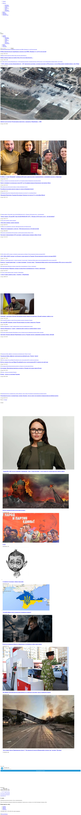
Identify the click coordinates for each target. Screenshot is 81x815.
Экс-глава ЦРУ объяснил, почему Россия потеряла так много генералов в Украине (20, 322)
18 (6, 793)
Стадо (4, 544)
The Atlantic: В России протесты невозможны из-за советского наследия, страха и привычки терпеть (27, 692)
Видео (4, 11)
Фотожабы (5, 13)
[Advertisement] (40, 24)
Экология (6, 42)
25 (6, 794)
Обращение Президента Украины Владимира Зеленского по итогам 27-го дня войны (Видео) (22, 195)
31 (5, 795)
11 (6, 792)
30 (3, 795)
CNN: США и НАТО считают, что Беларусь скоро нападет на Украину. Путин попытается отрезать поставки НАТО (28, 256)
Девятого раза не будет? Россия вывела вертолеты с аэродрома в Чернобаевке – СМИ (20, 121)
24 (5, 794)
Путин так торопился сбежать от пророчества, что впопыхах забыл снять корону (22, 644)
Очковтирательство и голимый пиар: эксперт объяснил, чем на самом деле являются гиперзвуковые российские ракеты (29, 395)
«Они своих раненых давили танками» (9, 222)
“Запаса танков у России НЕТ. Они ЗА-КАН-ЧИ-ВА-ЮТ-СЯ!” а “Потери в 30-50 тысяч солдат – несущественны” (27, 216)
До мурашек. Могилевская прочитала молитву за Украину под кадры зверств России (20, 368)
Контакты (4, 809)
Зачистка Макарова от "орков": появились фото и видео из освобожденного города (20, 328)
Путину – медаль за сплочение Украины (10, 374)
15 (2, 793)
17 (5, 793)
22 (2, 794)
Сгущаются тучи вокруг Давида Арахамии (13, 581)
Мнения (4, 12)
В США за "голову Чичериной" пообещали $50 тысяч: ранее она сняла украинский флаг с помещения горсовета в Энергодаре (30, 176)
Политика (7, 5)
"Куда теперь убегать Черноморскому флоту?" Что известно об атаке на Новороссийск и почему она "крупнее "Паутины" (32, 750)
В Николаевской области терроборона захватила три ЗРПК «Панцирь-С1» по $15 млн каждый (23, 51)
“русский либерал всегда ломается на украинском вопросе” (17, 612)
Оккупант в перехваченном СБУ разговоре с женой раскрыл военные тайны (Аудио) (20, 234)
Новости (4, 3)
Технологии (7, 43)
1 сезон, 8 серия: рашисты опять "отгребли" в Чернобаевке (14, 274)
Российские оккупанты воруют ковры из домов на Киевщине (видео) (17, 189)
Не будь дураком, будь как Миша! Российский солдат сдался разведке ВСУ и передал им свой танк (24, 362)
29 (2, 795)
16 (3, 793)
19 (7, 793)
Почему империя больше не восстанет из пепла (14, 510)
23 (3, 794)
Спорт (6, 39)
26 (7, 794)
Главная (4, 1)
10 (5, 792)
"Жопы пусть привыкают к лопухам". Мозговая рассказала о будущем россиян (19, 228)
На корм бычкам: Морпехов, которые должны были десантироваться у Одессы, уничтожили (22, 268)
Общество (7, 40)
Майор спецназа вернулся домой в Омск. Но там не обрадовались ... (16, 57)
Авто (6, 41)
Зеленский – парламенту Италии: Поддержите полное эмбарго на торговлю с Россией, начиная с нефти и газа (26, 316)
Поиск (12, 48)
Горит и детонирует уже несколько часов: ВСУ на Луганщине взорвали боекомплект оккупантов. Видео (25, 182)
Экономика (7, 6)
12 (7, 792)
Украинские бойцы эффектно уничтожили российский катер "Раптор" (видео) (19, 356)
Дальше (5, 399)
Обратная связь (5, 14)
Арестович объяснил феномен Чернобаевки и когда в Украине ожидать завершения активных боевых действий (27, 334)
